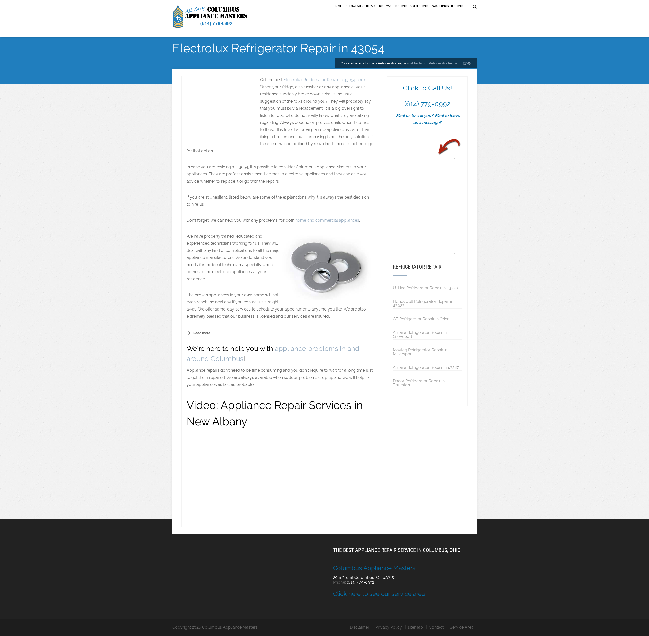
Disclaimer (359, 627)
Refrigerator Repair (360, 6)
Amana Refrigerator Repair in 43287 (426, 367)
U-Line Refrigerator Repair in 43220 (425, 288)
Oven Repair (419, 6)
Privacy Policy (388, 627)
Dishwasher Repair (393, 6)
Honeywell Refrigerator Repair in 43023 (423, 303)
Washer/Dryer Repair (447, 6)
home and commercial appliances (327, 220)
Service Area (462, 627)
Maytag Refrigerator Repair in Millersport (420, 352)
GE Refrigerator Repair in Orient (422, 319)
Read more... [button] (202, 333)
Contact (436, 627)
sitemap (415, 627)
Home (338, 6)
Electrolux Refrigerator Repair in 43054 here (324, 79)
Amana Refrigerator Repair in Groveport (420, 334)
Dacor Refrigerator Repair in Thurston (419, 383)
